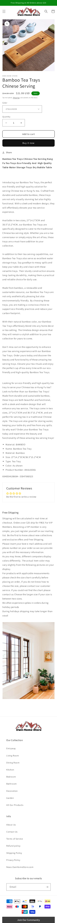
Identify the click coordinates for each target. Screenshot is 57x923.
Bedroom (11, 776)
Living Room (12, 755)
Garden (10, 798)
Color (4, 102)
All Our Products (14, 805)
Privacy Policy (13, 860)
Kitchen (10, 769)
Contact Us (12, 831)
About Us (11, 824)
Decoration (12, 791)
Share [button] (9, 152)
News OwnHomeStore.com (20, 867)
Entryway (11, 748)
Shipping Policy (14, 853)
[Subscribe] (47, 887)
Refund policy (13, 845)
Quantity (6, 116)
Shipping (16, 98)
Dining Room (13, 762)
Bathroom (11, 783)
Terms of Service (14, 838)
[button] (3, 11)
